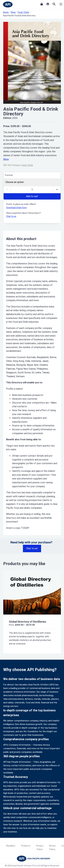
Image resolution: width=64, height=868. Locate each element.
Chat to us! (32, 548)
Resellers (10, 845)
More (6, 159)
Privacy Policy (39, 847)
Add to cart (32, 196)
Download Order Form (16, 207)
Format (9, 175)
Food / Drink (27, 165)
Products (25, 845)
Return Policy (52, 847)
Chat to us (11, 216)
